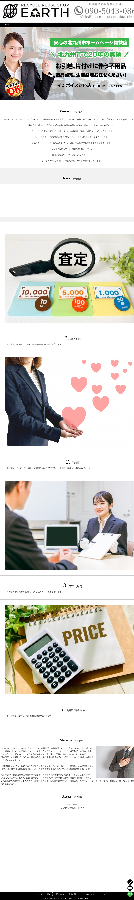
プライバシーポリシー (89, 894)
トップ (39, 894)
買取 (48, 894)
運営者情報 (73, 894)
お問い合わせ (59, 894)
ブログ (104, 894)
